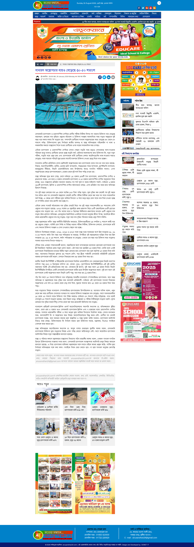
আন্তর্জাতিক (74, 13)
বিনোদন (118, 13)
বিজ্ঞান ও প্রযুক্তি (130, 13)
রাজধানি (85, 13)
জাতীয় (44, 13)
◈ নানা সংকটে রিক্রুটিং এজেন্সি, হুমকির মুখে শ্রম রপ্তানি (107, 22)
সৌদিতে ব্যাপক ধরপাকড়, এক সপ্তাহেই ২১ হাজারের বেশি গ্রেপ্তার (147, 141)
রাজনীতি (64, 13)
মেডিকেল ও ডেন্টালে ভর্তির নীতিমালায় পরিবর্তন (47, 408)
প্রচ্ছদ (37, 13)
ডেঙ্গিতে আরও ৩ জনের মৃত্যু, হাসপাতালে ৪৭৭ (147, 239)
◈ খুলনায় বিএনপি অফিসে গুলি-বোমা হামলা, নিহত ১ (145, 22)
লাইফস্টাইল (144, 13)
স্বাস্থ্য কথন (53, 64)
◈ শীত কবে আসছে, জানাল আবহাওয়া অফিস (70, 22)
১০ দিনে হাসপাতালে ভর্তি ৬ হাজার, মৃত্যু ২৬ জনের (75, 439)
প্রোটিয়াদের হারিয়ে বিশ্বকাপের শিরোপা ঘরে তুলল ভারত (147, 131)
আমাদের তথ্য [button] (133, 16)
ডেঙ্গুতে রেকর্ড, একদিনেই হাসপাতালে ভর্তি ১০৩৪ (147, 255)
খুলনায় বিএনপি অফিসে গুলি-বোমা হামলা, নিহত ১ (147, 123)
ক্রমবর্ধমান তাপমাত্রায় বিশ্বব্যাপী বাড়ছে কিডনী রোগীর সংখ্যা (147, 162)
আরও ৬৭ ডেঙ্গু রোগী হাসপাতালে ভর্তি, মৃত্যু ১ (147, 190)
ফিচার (154, 13)
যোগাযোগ (146, 16)
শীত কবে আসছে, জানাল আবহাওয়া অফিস (147, 106)
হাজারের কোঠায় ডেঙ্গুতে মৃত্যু (147, 246)
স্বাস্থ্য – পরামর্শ (40, 16)
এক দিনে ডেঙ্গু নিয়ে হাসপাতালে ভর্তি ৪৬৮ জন (75, 408)
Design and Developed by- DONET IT (135, 545)
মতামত (51, 16)
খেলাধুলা (108, 13)
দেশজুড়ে (54, 13)
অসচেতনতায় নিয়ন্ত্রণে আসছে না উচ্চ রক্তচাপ (147, 220)
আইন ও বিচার (63, 16)
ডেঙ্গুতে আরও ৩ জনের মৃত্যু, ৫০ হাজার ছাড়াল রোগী (102, 439)
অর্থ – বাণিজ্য (96, 13)
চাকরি (89, 16)
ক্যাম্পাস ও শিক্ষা (78, 16)
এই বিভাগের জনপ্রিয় (130, 153)
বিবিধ (122, 16)
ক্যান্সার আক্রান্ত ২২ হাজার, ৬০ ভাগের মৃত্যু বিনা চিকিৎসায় (147, 205)
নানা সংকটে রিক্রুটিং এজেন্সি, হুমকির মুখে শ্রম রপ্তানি (147, 115)
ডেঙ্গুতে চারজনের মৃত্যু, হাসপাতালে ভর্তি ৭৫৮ (102, 408)
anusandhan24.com (70, 545)
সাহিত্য (97, 16)
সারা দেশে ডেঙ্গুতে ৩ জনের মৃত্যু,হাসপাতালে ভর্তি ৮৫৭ (47, 439)
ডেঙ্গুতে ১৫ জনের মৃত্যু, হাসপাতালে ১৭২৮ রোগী (147, 182)
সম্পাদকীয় (113, 16)
